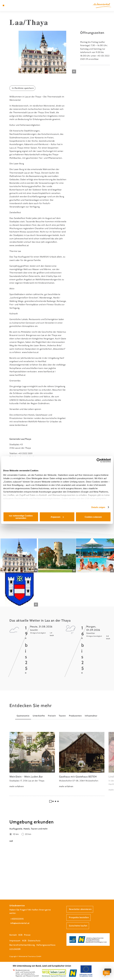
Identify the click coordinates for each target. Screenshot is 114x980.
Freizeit (52, 715)
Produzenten (75, 715)
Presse (27, 935)
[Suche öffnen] (14, 5)
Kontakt (13, 935)
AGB (24, 940)
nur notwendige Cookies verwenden (21, 516)
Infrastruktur (91, 715)
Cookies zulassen (93, 517)
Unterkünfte (39, 715)
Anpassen (55, 517)
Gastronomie (23, 715)
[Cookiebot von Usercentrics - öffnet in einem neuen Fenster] (98, 460)
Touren (62, 715)
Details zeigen (98, 507)
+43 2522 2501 (25, 453)
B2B (20, 935)
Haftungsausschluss (45, 945)
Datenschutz (34, 940)
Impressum (14, 940)
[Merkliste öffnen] (11, 5)
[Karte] (8, 5)
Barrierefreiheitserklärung (22, 945)
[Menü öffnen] (3, 5)
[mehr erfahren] (32, 760)
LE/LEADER (15, 949)
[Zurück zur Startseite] (102, 5)
